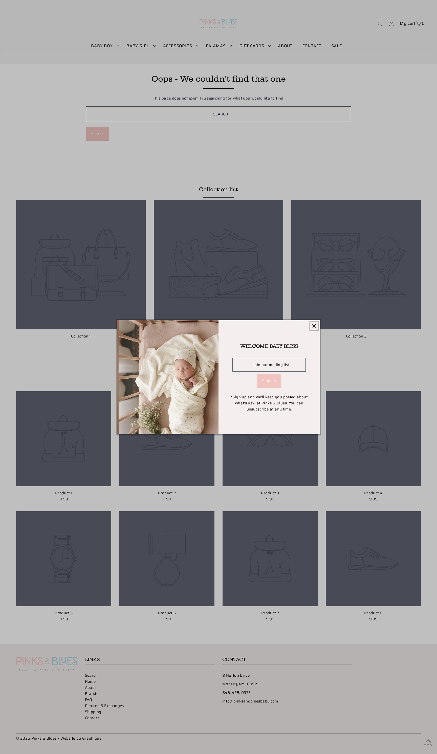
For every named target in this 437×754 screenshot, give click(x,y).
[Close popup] (314, 326)
